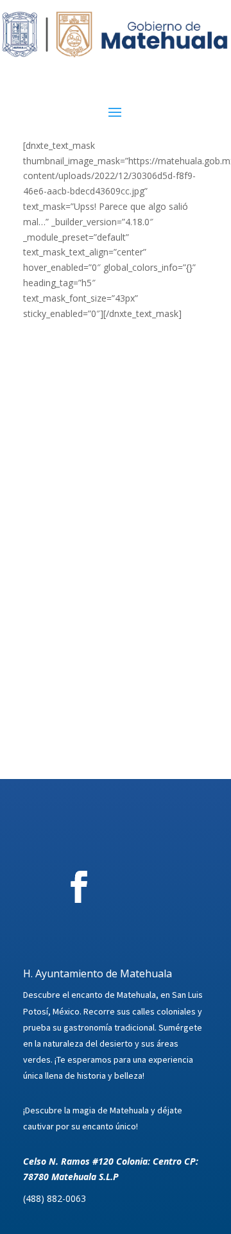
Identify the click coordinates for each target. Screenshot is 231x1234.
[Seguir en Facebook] (79, 887)
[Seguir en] (150, 887)
